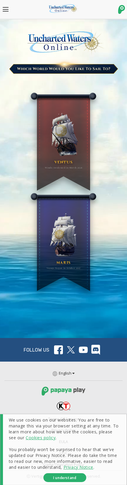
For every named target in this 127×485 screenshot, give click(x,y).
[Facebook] (58, 349)
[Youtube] (83, 349)
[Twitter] (70, 349)
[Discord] (95, 349)
